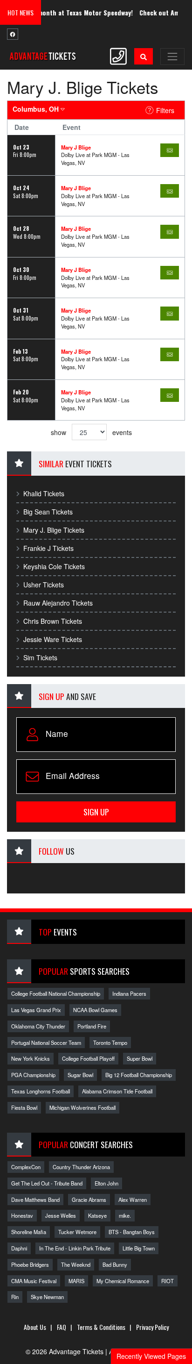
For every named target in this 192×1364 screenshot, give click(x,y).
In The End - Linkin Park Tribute (74, 1248)
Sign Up (96, 812)
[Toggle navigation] (172, 56)
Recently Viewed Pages (151, 1356)
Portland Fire (91, 1026)
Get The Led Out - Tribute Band (46, 1183)
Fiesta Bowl (24, 1107)
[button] (143, 56)
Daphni (19, 1248)
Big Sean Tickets (48, 511)
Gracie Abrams (89, 1199)
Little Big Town (139, 1248)
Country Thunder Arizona (81, 1167)
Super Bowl (139, 1058)
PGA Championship (33, 1074)
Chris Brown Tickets (52, 621)
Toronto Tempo (110, 1042)
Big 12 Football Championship (138, 1074)
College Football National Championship (55, 993)
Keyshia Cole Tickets (54, 566)
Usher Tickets (43, 584)
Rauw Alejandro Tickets (58, 602)
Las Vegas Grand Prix (36, 1010)
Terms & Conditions (101, 1327)
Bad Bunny (115, 1264)
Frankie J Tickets (48, 548)
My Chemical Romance (122, 1281)
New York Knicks (30, 1058)
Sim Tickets (40, 657)
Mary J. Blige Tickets (53, 530)
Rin (15, 1296)
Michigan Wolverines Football (82, 1107)
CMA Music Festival (33, 1281)
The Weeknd (75, 1264)
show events (91, 432)
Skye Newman (47, 1296)
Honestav (22, 1215)
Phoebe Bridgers (30, 1264)
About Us (35, 1327)
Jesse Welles (60, 1215)
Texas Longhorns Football (40, 1091)
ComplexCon (26, 1167)
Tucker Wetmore (77, 1231)
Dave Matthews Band (35, 1199)
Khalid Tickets (43, 493)
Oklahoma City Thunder (38, 1026)
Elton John (106, 1183)
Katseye (97, 1215)
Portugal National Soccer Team (46, 1042)
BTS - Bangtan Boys (132, 1231)
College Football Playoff (88, 1058)
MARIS (76, 1281)
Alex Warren (132, 1199)
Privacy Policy (152, 1327)
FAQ (61, 1327)
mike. (125, 1215)
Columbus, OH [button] (37, 109)
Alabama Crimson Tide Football (117, 1091)
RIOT (167, 1281)
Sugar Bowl (80, 1074)
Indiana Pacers (129, 993)
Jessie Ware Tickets (52, 639)
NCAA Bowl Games (95, 1010)
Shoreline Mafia (28, 1231)
